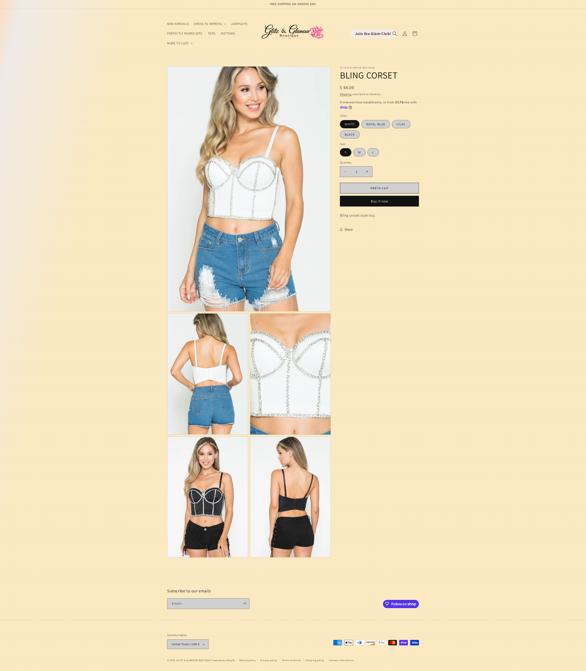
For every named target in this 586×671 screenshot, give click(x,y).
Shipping (346, 94)
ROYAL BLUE (375, 124)
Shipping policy (315, 660)
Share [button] (349, 229)
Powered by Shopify (223, 660)
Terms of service (291, 660)
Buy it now (379, 201)
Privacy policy (268, 660)
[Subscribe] (244, 603)
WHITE (350, 124)
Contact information (341, 660)
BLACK (350, 134)
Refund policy (247, 660)
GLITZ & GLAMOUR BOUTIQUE (193, 660)
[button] (209, 24)
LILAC (401, 124)
